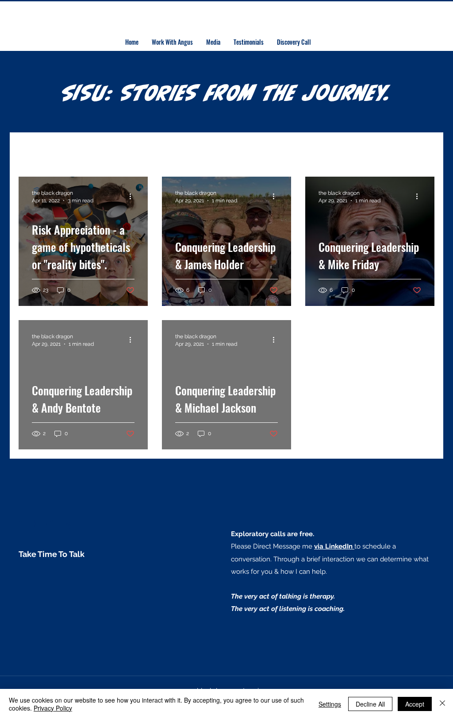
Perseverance (138, 150)
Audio (225, 150)
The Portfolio (70, 150)
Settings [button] (330, 704)
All (23, 150)
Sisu (189, 150)
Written (308, 150)
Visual (265, 150)
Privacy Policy (53, 708)
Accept (414, 704)
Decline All (370, 704)
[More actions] (133, 196)
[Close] (442, 704)
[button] (423, 151)
